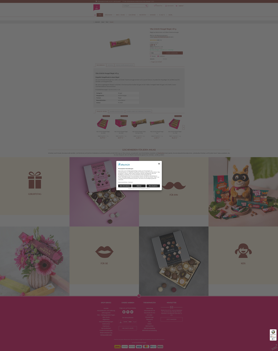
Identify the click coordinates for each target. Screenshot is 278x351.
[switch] (273, 339)
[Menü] (276, 330)
